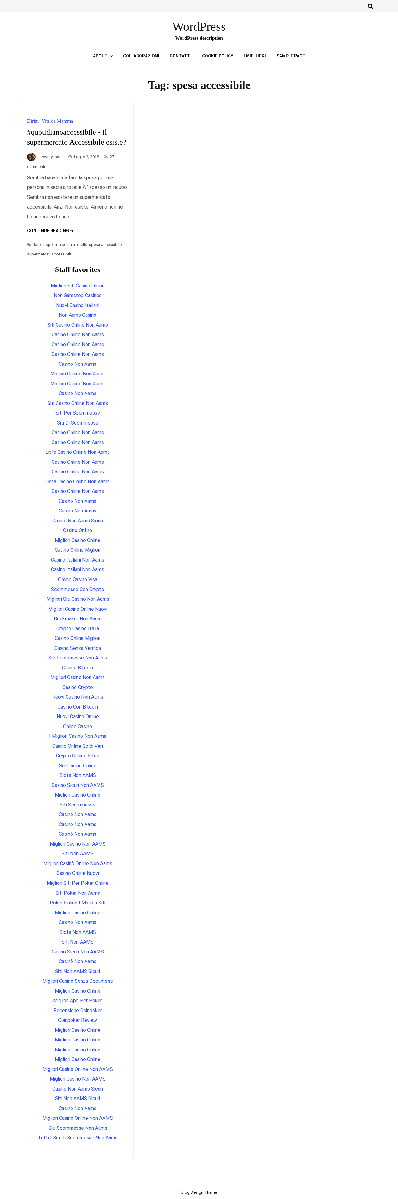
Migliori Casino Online (77, 540)
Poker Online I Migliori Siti (77, 903)
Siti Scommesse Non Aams (77, 658)
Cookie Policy (217, 55)
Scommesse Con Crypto (77, 589)
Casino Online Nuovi (78, 873)
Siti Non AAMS (78, 854)
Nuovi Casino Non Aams (77, 697)
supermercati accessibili (49, 254)
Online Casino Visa (77, 579)
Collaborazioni (141, 55)
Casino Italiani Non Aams (77, 560)
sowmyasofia (51, 156)
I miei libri (255, 55)
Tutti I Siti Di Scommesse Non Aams (78, 1138)
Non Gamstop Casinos (78, 295)
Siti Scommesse (77, 805)
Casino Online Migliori (77, 550)
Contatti (181, 55)
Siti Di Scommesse (77, 423)
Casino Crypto (77, 687)
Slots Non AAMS (77, 775)
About (100, 55)
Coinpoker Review (77, 1020)
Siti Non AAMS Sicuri (77, 971)
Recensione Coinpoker (77, 1010)
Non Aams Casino (77, 315)
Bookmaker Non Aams (78, 619)
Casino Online (77, 530)
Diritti (33, 121)
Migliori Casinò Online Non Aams (77, 863)
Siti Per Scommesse (77, 413)
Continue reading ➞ (50, 230)
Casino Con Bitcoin (78, 707)
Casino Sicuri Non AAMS (78, 785)
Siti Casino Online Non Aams (77, 325)
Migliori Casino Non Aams (77, 374)
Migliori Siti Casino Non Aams (77, 599)
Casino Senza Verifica (77, 648)
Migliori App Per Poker (77, 1001)
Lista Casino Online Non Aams (77, 452)
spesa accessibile (105, 244)
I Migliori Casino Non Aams (77, 736)
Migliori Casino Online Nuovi (77, 609)
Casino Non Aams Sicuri (77, 521)
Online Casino (77, 726)
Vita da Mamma (57, 121)
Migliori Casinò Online (77, 795)
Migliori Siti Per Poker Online (78, 883)
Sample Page (290, 55)
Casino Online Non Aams (78, 335)
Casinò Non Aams (77, 834)
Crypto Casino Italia (77, 629)
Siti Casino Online (77, 766)
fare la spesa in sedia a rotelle (60, 244)
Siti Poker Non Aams (77, 893)
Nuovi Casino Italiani (77, 305)
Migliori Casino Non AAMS (78, 844)
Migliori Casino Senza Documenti (77, 981)
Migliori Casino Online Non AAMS (77, 1069)
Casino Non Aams (77, 364)
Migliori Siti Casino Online (78, 286)
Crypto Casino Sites (77, 756)
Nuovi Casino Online (78, 716)
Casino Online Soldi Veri (77, 746)
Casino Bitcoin (77, 668)
